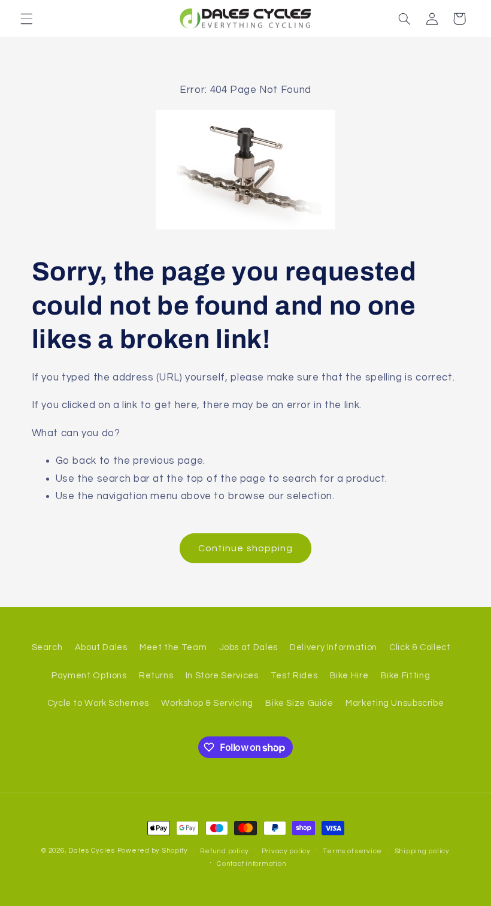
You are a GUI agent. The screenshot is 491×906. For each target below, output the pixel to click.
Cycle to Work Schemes (98, 703)
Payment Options (88, 675)
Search (47, 647)
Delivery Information (333, 647)
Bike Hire (349, 675)
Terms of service (352, 851)
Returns (156, 675)
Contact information (251, 863)
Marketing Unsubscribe (394, 703)
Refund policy (224, 851)
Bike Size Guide (299, 703)
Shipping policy (422, 851)
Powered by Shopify (152, 850)
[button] (26, 18)
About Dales (101, 647)
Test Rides (294, 675)
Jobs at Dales (248, 647)
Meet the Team (173, 647)
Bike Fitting (406, 675)
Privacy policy (286, 851)
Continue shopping (245, 548)
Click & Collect (419, 647)
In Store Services (222, 675)
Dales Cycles (91, 850)
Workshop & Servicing (207, 703)
